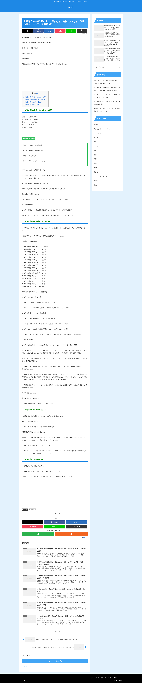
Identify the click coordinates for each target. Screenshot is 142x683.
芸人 (95, 185)
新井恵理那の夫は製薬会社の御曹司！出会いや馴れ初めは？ (107, 103)
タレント (97, 142)
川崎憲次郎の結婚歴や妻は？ (32, 102)
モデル (96, 146)
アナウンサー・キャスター (102, 129)
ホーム (89, 677)
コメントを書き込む (54, 661)
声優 (95, 159)
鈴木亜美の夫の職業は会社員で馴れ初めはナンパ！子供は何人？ (107, 96)
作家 (95, 150)
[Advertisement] (55, 79)
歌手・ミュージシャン (101, 176)
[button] (82, 31)
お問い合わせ (117, 677)
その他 (96, 124)
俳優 (95, 155)
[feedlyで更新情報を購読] (38, 534)
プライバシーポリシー (106, 677)
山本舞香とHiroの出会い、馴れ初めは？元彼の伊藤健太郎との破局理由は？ (107, 89)
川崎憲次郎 (33, 509)
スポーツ (26, 509)
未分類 (96, 172)
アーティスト (98, 133)
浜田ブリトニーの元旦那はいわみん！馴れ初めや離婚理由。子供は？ (107, 82)
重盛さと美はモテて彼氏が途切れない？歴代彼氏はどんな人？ (107, 110)
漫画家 (96, 180)
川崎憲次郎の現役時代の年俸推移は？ (35, 99)
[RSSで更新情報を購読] (71, 534)
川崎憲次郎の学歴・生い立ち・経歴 (34, 97)
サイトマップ (95, 677)
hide (37, 93)
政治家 (96, 167)
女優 (95, 163)
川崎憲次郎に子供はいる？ (32, 104)
